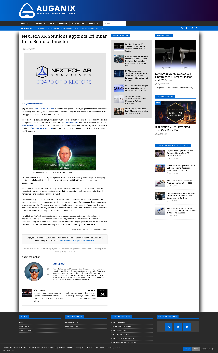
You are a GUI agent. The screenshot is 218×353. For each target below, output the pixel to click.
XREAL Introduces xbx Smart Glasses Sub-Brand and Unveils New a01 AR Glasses (181, 210)
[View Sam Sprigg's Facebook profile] (48, 263)
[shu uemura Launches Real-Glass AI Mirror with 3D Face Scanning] (119, 111)
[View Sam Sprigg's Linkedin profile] (48, 280)
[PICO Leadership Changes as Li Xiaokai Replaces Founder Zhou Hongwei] (119, 88)
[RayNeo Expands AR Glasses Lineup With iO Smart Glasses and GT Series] (119, 47)
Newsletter (78, 23)
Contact (93, 23)
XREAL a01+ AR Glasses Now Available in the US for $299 (179, 181)
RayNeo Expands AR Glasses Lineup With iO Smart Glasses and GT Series (135, 48)
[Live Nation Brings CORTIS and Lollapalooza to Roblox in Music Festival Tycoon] (160, 168)
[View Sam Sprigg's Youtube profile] (48, 274)
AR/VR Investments (118, 322)
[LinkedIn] (187, 28)
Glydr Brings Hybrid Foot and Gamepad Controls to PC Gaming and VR (180, 153)
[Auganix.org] (75, 19)
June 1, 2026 (173, 216)
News (23, 23)
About (21, 322)
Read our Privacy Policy (110, 347)
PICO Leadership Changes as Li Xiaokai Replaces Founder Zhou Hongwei (136, 88)
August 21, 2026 (163, 84)
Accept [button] (187, 348)
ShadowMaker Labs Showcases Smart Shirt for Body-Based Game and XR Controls (181, 195)
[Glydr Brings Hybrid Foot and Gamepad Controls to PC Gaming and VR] (160, 153)
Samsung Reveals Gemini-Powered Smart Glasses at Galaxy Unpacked (135, 100)
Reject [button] (196, 348)
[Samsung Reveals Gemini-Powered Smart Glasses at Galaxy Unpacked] (119, 99)
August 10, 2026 (174, 173)
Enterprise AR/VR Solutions (121, 326)
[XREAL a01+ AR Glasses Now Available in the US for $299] (160, 183)
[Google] (197, 28)
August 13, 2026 (174, 158)
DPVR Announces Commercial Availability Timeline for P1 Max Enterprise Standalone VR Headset (136, 75)
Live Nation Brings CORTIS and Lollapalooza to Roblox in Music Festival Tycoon (181, 168)
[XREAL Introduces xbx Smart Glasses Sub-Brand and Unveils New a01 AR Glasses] (160, 211)
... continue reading (185, 87)
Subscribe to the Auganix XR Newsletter (77, 240)
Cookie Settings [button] (207, 349)
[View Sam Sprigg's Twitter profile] (48, 269)
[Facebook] (192, 28)
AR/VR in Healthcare (118, 330)
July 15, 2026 (173, 186)
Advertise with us (71, 322)
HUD (52, 23)
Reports (63, 23)
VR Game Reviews (165, 96)
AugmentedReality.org (32, 125)
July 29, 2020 (30, 49)
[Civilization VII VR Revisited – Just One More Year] (175, 112)
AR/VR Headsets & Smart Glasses (123, 342)
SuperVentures (71, 122)
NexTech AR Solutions (44, 108)
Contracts (39, 23)
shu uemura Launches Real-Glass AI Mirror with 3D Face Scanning (136, 111)
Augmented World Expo (42, 128)
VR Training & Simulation (120, 334)
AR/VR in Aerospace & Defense (122, 338)
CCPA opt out (9, 350)
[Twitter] (182, 28)
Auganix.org (47, 249)
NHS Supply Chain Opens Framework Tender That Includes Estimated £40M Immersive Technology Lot (136, 61)
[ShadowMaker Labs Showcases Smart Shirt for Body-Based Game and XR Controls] (160, 196)
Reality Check (164, 35)
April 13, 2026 (162, 134)
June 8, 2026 (173, 201)
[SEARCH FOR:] (114, 23)
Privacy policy (24, 326)
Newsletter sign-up (26, 330)
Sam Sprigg (59, 264)
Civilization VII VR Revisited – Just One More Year (173, 129)
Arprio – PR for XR (71, 326)
